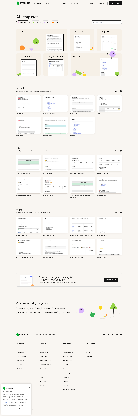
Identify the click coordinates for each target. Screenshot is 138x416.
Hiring (38, 308)
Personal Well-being (50, 312)
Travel (31, 308)
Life (47, 22)
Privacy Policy (6, 402)
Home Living (21, 312)
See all (117, 91)
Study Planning (65, 312)
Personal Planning (59, 308)
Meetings (47, 308)
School (37, 22)
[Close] (29, 387)
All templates (24, 22)
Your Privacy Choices (16, 409)
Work (56, 22)
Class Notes (21, 308)
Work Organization (34, 312)
